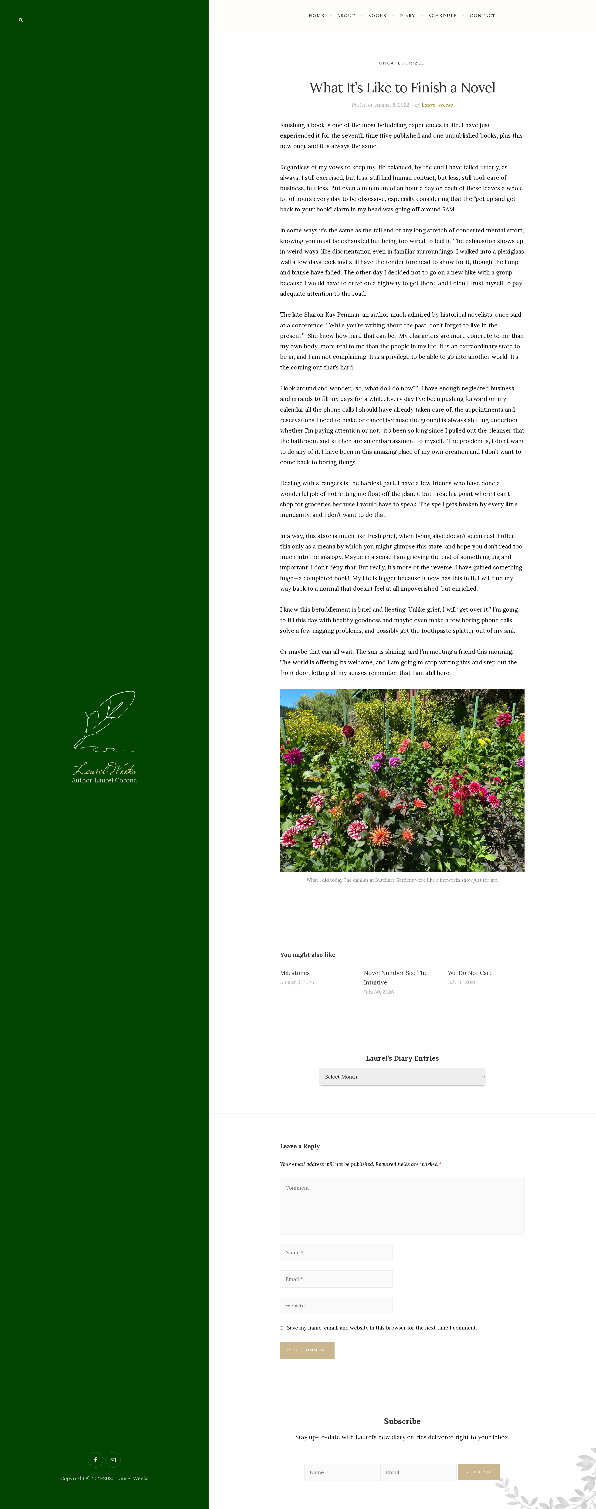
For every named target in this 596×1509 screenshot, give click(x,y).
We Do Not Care (470, 973)
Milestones (295, 973)
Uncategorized (402, 63)
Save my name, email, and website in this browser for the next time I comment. (382, 1327)
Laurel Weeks (104, 771)
